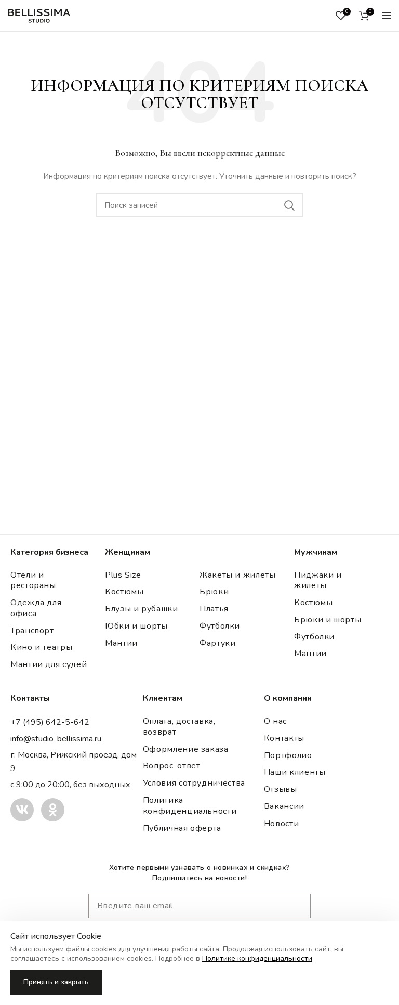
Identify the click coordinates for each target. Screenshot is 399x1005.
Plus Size (123, 575)
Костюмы (124, 591)
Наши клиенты (295, 772)
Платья (214, 609)
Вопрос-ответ (172, 766)
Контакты (284, 738)
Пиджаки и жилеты (318, 580)
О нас (275, 721)
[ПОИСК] (289, 205)
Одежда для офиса (35, 608)
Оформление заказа (186, 749)
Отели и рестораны (33, 580)
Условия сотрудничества (194, 783)
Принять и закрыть (56, 982)
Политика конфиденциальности (190, 805)
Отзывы (280, 789)
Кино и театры (41, 647)
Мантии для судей (48, 664)
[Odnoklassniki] (52, 809)
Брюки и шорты (327, 619)
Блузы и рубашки (141, 609)
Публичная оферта (182, 828)
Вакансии (284, 806)
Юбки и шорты (136, 626)
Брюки (214, 591)
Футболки (220, 626)
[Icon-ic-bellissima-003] (22, 809)
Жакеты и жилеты (238, 575)
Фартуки (217, 643)
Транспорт (32, 630)
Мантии (121, 643)
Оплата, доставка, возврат (179, 726)
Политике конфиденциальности (257, 958)
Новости (281, 823)
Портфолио (288, 755)
